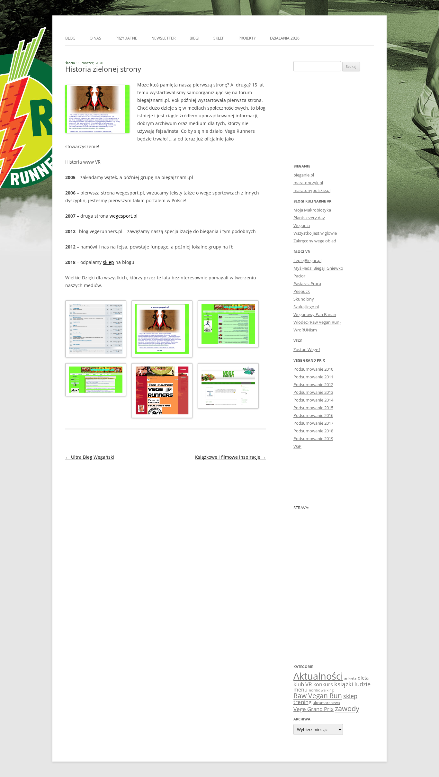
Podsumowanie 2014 (313, 400)
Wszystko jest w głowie (315, 233)
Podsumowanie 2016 (313, 415)
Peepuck (301, 291)
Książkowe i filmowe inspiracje (230, 457)
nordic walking (321, 690)
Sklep (218, 38)
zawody (347, 708)
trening (302, 702)
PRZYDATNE (126, 38)
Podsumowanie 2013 (313, 392)
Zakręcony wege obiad (314, 241)
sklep (108, 262)
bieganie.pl (303, 175)
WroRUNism (305, 330)
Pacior (299, 276)
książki (343, 684)
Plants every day (309, 218)
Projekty (247, 38)
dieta (363, 677)
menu (300, 689)
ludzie (362, 684)
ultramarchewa (326, 702)
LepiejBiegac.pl (307, 260)
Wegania (301, 225)
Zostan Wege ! (306, 349)
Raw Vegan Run (317, 695)
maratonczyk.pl (308, 182)
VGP (297, 446)
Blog (70, 38)
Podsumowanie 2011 (313, 377)
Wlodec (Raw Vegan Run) (317, 322)
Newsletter (163, 38)
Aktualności (318, 676)
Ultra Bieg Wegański (89, 457)
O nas (95, 38)
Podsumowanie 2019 (313, 438)
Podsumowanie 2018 (313, 431)
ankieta (350, 678)
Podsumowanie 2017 (313, 423)
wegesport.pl (124, 216)
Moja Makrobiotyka (312, 210)
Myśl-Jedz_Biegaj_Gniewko (318, 268)
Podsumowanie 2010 (313, 369)
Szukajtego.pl (306, 307)
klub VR (302, 684)
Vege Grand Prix (313, 709)
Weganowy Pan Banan (314, 314)
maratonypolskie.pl (311, 190)
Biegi (194, 38)
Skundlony (303, 299)
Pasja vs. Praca (307, 283)
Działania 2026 (285, 38)
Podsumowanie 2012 (313, 384)
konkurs (323, 684)
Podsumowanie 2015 (313, 408)
